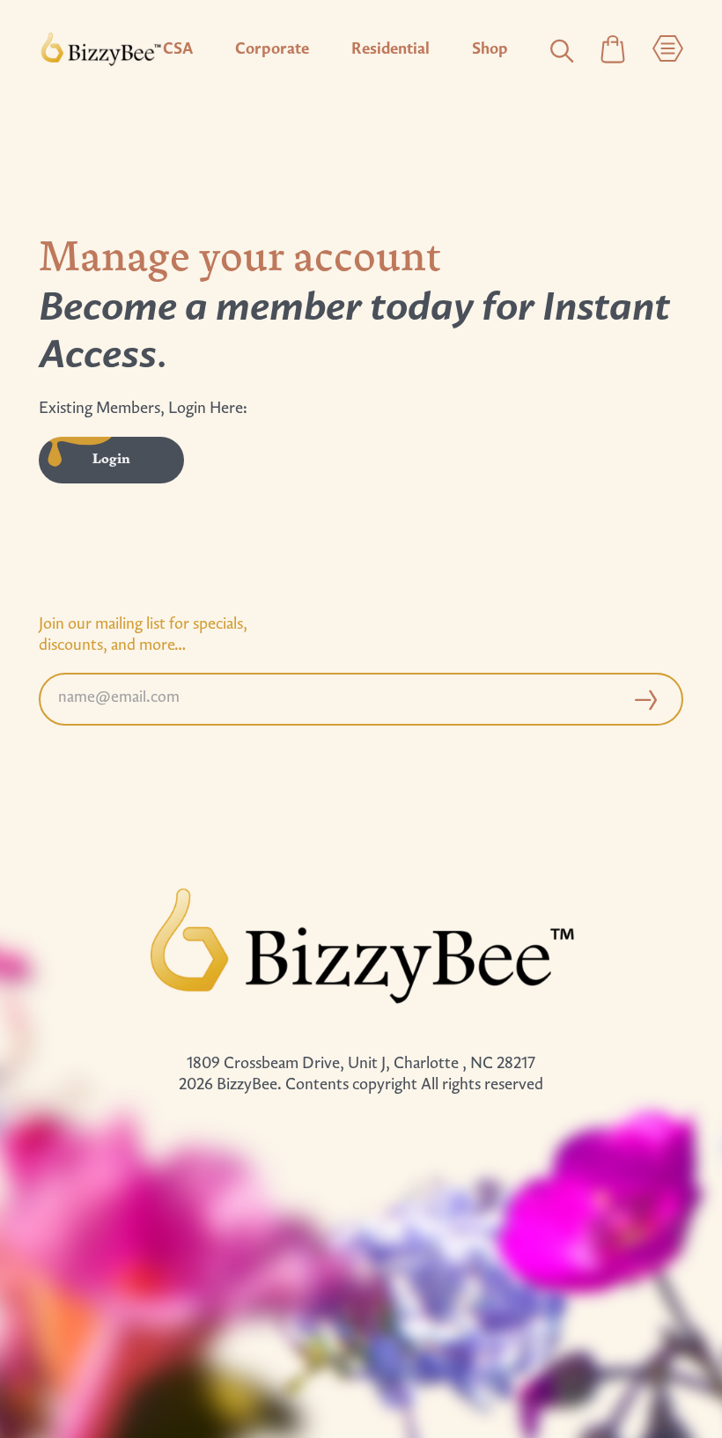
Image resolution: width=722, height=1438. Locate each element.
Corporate (272, 50)
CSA (178, 50)
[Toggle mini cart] (612, 50)
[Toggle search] (561, 51)
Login (111, 460)
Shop (490, 50)
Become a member (200, 309)
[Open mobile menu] (667, 50)
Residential (390, 50)
